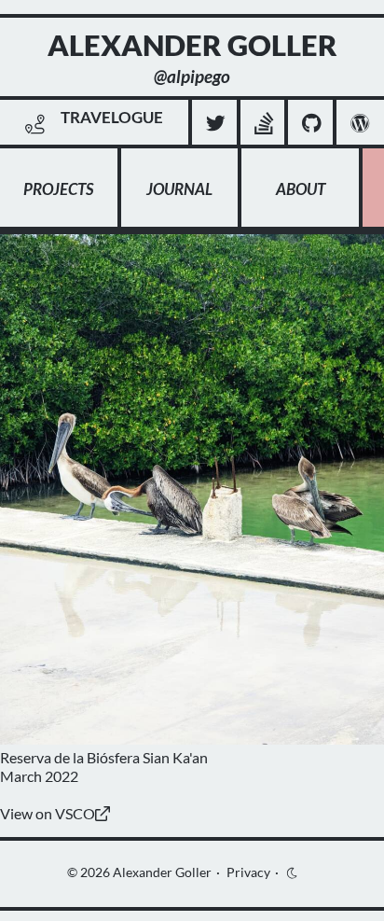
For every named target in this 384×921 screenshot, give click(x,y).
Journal (179, 189)
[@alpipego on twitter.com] (216, 124)
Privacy (248, 872)
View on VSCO (47, 813)
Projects (58, 189)
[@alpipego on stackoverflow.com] (264, 124)
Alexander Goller (162, 872)
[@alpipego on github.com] (311, 124)
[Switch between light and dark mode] (293, 872)
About (300, 189)
